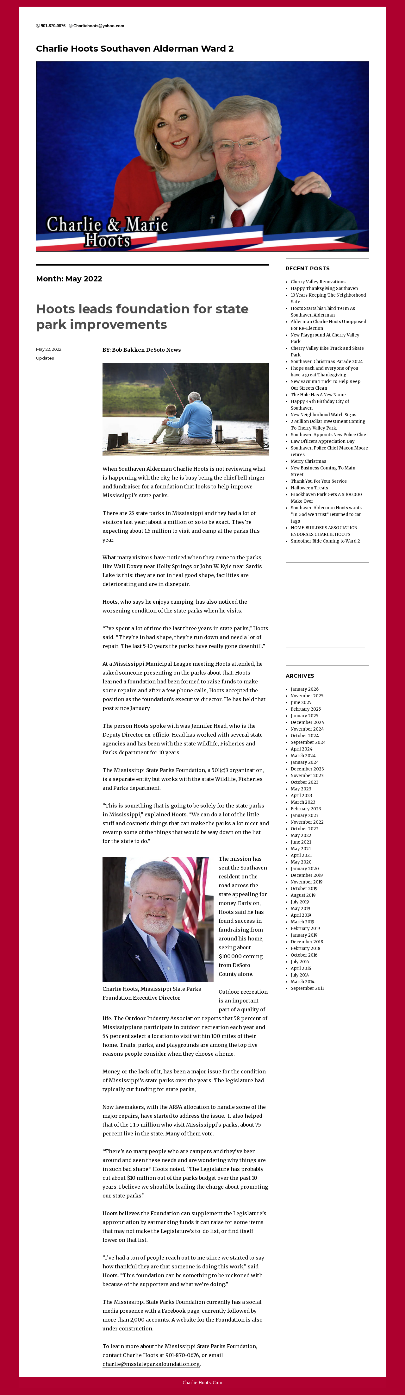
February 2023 (306, 809)
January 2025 (304, 716)
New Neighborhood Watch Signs (323, 415)
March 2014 (303, 981)
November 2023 (307, 775)
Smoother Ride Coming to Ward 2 (325, 541)
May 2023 (301, 789)
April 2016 (301, 968)
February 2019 (305, 928)
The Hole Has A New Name (318, 395)
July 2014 (300, 975)
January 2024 (305, 762)
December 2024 (307, 722)
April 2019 (301, 915)
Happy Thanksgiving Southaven (324, 288)
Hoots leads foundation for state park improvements (142, 316)
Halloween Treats (309, 488)
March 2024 (303, 755)
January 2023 (305, 815)
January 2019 (304, 935)
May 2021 (301, 848)
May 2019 (300, 908)
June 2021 (301, 842)
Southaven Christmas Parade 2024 (327, 361)
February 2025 (306, 709)
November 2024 (307, 729)
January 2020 (305, 868)
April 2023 (301, 795)
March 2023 (303, 802)
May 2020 (301, 862)
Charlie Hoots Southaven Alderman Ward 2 (135, 48)
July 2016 (300, 962)
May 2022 (301, 835)
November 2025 (307, 696)
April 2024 (302, 749)
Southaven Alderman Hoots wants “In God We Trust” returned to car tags (326, 514)
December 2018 (307, 942)
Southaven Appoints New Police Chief (329, 434)
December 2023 (307, 769)
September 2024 (308, 742)
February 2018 (305, 948)
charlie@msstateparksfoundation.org (151, 1364)
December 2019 (307, 875)
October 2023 (305, 782)
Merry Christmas (308, 461)
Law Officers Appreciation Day (323, 441)
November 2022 (307, 822)
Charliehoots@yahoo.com (98, 25)
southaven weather (325, 644)
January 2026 (305, 689)
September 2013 (308, 988)
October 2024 (305, 735)
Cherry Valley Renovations (318, 282)
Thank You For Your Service (319, 481)
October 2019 (304, 888)
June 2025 (301, 702)
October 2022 (305, 829)
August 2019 (303, 895)
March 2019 (302, 922)
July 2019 (300, 902)
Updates (45, 358)
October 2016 (304, 955)
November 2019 (306, 882)
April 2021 (301, 855)
